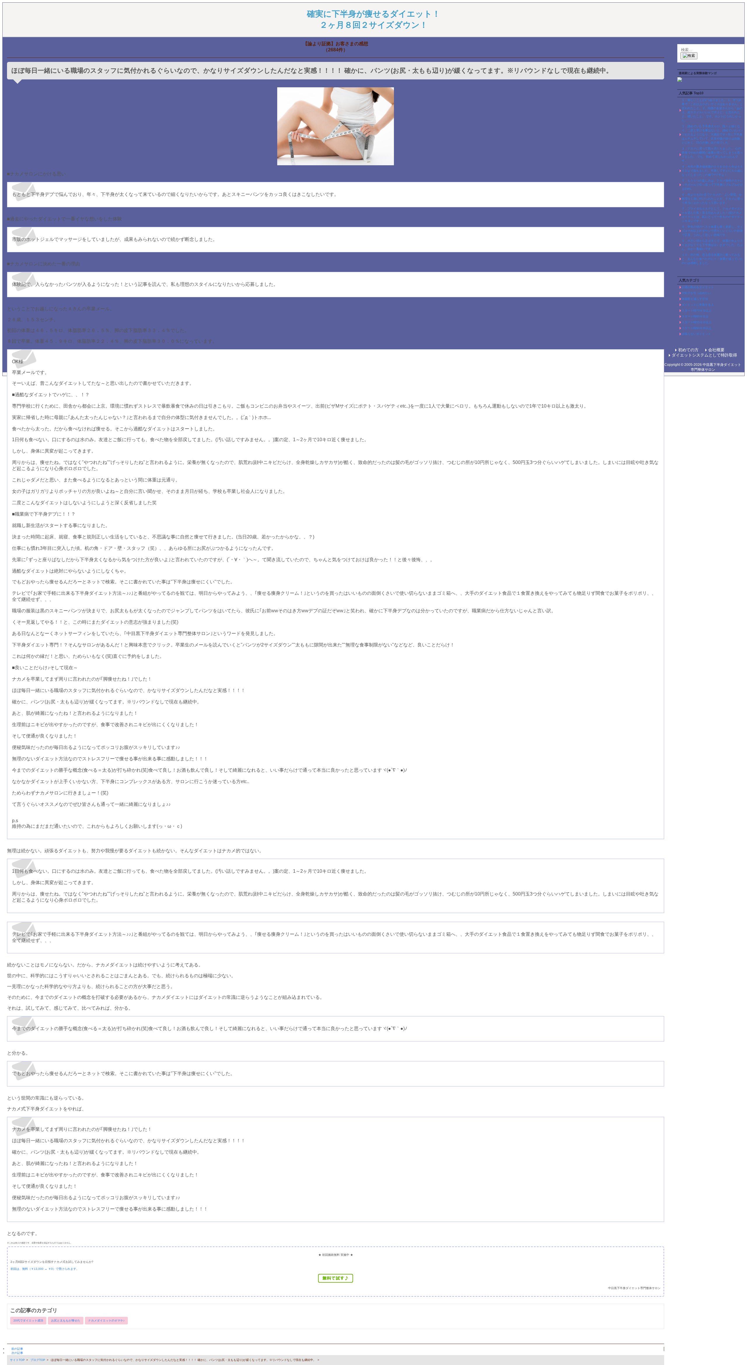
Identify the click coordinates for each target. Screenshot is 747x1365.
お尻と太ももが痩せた (65, 1320)
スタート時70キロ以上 (696, 310)
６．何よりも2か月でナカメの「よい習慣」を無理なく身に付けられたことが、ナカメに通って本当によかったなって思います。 (712, 198)
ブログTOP (37, 1359)
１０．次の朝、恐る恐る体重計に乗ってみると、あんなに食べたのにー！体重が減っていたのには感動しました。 (712, 259)
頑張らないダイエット (696, 333)
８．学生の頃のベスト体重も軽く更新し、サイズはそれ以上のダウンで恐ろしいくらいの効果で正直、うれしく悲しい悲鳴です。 (712, 231)
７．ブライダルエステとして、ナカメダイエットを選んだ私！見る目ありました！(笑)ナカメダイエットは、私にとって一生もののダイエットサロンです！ (712, 214)
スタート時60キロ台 (695, 316)
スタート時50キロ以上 (696, 328)
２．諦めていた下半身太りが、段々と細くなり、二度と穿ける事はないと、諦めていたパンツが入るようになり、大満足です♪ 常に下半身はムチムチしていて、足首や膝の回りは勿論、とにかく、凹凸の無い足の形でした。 (712, 134)
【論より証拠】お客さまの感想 (335, 43)
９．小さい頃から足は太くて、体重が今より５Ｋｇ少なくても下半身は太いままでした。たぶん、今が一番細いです (712, 245)
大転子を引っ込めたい (696, 293)
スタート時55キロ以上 (696, 322)
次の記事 (17, 1352)
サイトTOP (17, 1359)
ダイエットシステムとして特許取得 (704, 355)
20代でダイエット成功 (28, 1320)
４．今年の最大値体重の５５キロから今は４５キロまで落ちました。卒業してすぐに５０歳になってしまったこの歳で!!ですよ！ (712, 170)
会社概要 (716, 349)
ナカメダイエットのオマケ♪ (106, 1320)
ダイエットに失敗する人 (698, 304)
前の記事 (17, 1348)
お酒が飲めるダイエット (698, 287)
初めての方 (688, 349)
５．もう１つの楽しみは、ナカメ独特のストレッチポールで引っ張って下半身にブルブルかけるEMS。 (712, 184)
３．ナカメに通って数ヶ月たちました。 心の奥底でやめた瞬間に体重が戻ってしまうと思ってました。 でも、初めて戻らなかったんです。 (712, 154)
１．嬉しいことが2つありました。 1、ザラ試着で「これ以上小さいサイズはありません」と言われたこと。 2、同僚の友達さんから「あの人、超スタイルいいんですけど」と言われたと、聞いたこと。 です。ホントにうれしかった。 (712, 110)
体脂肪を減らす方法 (695, 298)
